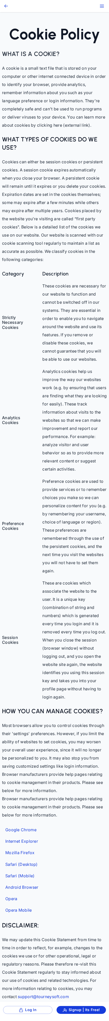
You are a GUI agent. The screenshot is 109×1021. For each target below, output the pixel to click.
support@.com (43, 996)
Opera (11, 898)
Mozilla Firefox (20, 852)
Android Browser (22, 887)
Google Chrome (21, 829)
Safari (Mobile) (20, 875)
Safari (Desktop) (21, 864)
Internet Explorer (21, 841)
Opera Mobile (18, 910)
